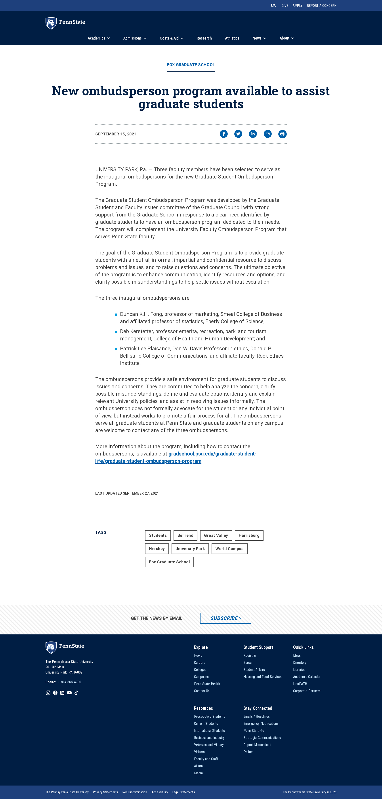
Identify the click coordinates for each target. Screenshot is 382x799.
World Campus (229, 548)
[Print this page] (282, 134)
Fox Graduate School (191, 65)
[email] (268, 134)
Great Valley (216, 535)
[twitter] (238, 134)
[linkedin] (253, 134)
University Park (190, 548)
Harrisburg (249, 535)
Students (158, 535)
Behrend (186, 535)
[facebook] (224, 134)
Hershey (157, 548)
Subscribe (223, 618)
